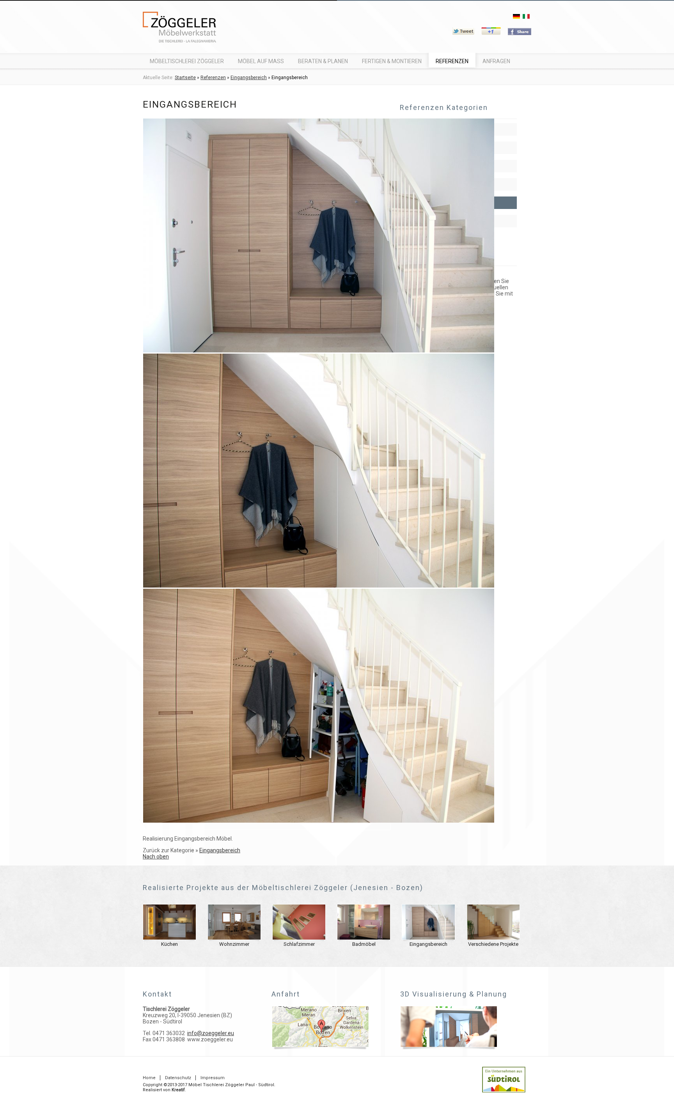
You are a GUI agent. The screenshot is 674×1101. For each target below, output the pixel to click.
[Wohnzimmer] (234, 938)
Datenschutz (178, 1077)
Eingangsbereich (249, 77)
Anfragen (496, 61)
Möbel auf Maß (261, 61)
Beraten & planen (323, 61)
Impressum (212, 1077)
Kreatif (178, 1089)
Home (149, 1077)
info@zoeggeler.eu (210, 1033)
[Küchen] (169, 938)
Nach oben (156, 856)
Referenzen (452, 61)
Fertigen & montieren (392, 61)
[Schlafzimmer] (299, 938)
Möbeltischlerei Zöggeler (187, 61)
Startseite (185, 77)
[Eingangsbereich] (318, 350)
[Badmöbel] (363, 938)
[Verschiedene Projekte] (493, 938)
